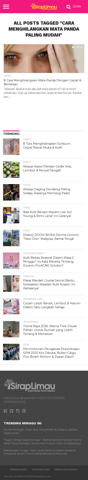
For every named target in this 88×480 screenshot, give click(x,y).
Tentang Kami (41, 469)
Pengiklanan (18, 469)
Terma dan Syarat (66, 469)
